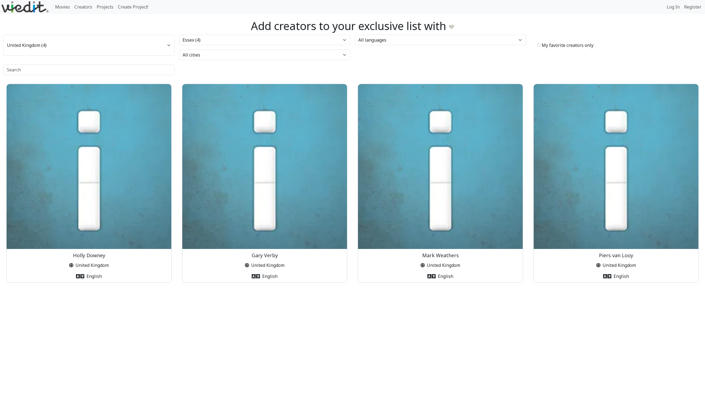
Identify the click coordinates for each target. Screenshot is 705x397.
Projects (105, 7)
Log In (673, 7)
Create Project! (133, 7)
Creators (83, 7)
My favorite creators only (567, 45)
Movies (62, 7)
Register (692, 7)
